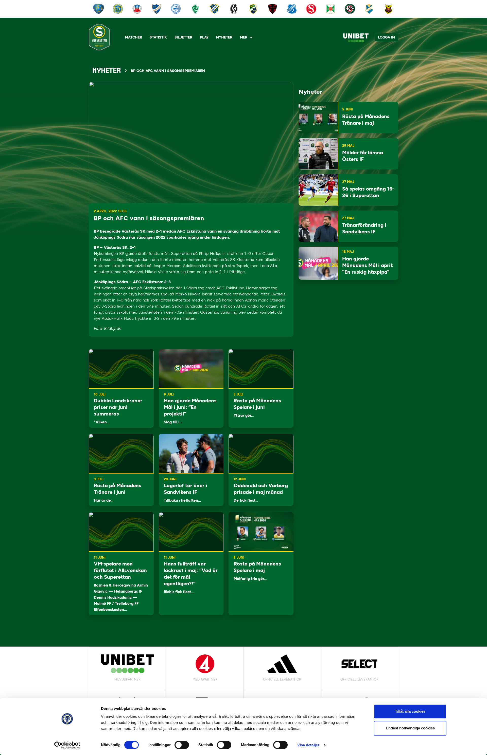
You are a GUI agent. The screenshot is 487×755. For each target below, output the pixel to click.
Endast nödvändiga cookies (410, 728)
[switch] (182, 745)
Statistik (158, 37)
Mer (243, 37)
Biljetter (183, 37)
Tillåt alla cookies (410, 711)
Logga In (386, 37)
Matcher (133, 37)
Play (204, 37)
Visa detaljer (308, 745)
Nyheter (224, 37)
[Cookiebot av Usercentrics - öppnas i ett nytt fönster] (67, 745)
